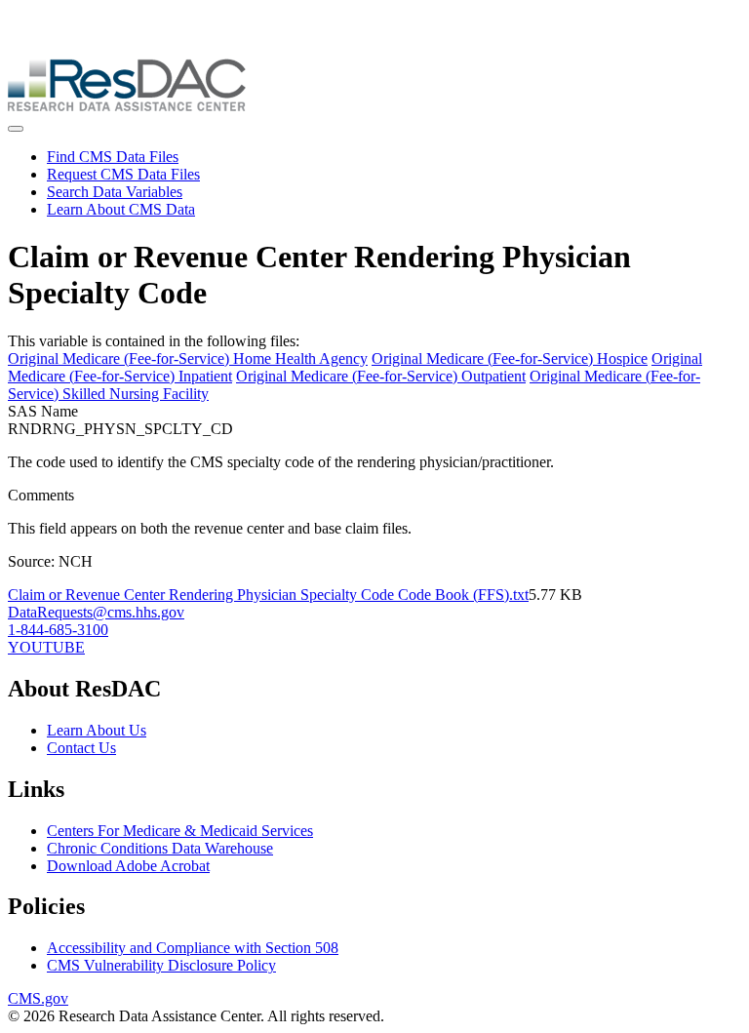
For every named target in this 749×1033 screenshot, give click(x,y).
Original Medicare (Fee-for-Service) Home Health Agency (188, 358)
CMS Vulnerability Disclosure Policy (161, 965)
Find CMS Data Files (112, 156)
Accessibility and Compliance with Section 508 (192, 947)
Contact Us (81, 747)
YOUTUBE (46, 647)
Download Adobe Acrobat (128, 865)
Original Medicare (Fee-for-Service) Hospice (510, 358)
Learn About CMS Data (121, 209)
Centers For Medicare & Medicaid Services (180, 830)
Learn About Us (96, 730)
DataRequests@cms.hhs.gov (96, 612)
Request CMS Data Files (123, 174)
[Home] (127, 106)
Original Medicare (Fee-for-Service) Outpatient (381, 376)
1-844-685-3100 (58, 629)
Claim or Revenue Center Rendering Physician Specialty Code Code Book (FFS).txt (268, 594)
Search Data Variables (114, 191)
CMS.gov (38, 998)
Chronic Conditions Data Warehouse (160, 848)
